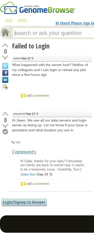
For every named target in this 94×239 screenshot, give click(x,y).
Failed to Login (31, 45)
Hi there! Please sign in (75, 23)
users (22, 20)
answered (25, 113)
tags (9, 20)
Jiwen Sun (27, 174)
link (18, 142)
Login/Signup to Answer (24, 202)
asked (23, 58)
